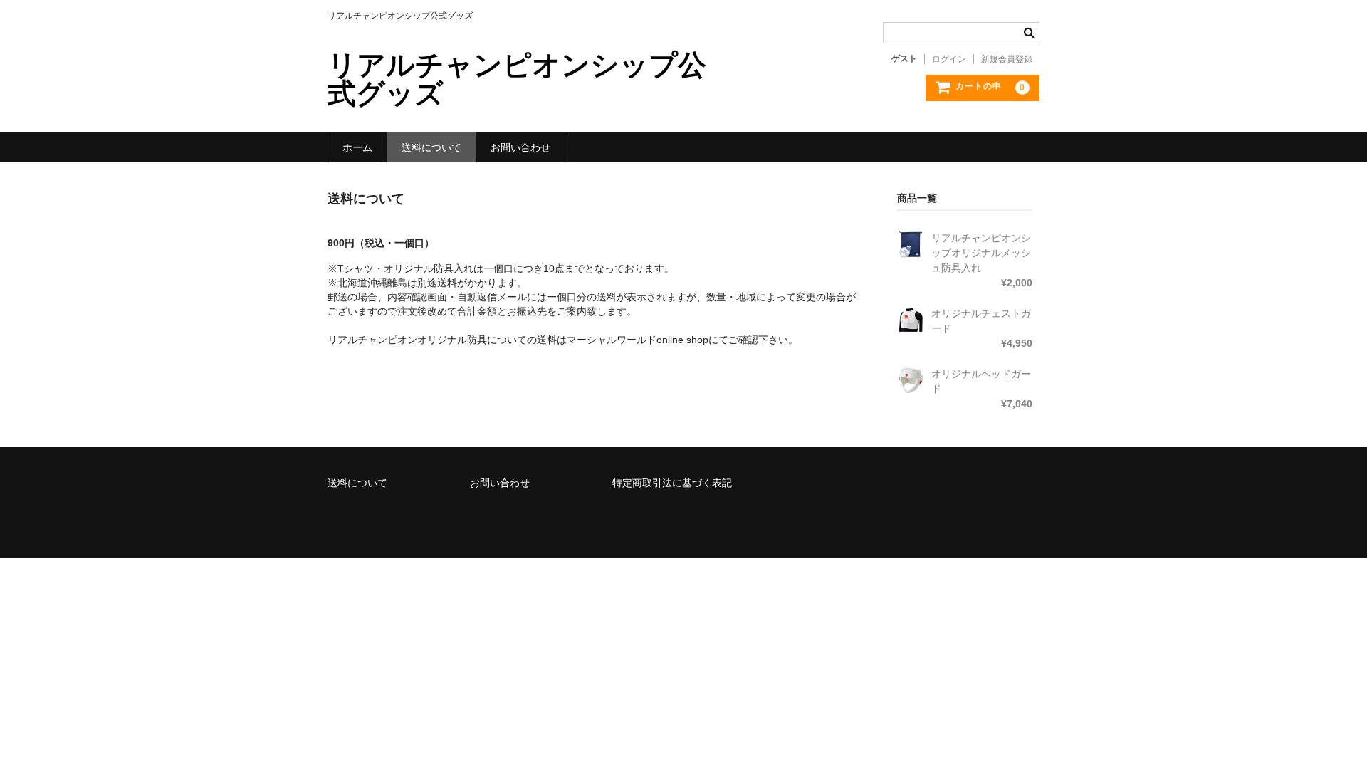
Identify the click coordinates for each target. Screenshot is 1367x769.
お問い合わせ (520, 147)
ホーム (357, 147)
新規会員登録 (1006, 59)
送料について (431, 147)
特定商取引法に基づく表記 (672, 482)
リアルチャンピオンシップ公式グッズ (517, 79)
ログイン (949, 59)
